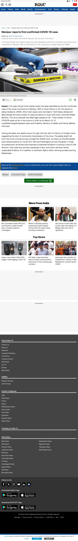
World (23, 9)
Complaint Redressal (8, 353)
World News (5, 398)
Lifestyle (64, 9)
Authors (4, 367)
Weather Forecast (7, 381)
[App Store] (28, 495)
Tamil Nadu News (7, 458)
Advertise (5, 350)
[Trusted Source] (18, 100)
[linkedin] (24, 484)
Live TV (4, 364)
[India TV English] (40, 4)
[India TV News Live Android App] (10, 495)
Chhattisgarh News (8, 464)
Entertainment (40, 9)
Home (3, 9)
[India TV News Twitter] (74, 1)
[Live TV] (75, 4)
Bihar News (5, 441)
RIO (57, 517)
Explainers (5, 415)
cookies (26, 538)
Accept (37, 538)
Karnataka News (7, 472)
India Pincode (6, 384)
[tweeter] (9, 484)
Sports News (6, 409)
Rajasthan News (44, 444)
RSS (62, 517)
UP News (5, 461)
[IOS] (67, 1)
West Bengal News (45, 450)
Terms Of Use (27, 517)
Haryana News (6, 447)
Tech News (5, 412)
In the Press (5, 356)
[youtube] (19, 484)
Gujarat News (6, 467)
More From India (39, 203)
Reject (49, 538)
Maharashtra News (45, 441)
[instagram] (14, 484)
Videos (10, 9)
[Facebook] (4, 484)
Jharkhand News (7, 450)
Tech (50, 9)
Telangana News (44, 447)
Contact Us (5, 344)
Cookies (6, 536)
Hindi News (5, 362)
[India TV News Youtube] (76, 1)
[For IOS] (28, 507)
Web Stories (5, 370)
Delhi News (5, 444)
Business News (6, 418)
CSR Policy (49, 517)
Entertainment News (8, 407)
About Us (5, 347)
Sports (30, 9)
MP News (5, 452)
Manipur (5, 175)
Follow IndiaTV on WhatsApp (37, 181)
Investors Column (7, 359)
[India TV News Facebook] (72, 1)
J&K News (5, 470)
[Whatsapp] (70, 100)
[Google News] (7, 100)
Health (72, 9)
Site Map (17, 517)
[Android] (69, 1)
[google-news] (29, 484)
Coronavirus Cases (18, 175)
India (17, 9)
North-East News (7, 455)
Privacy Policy (39, 517)
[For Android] (10, 507)
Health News (6, 421)
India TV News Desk (15, 36)
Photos (56, 9)
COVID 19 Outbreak (35, 175)
